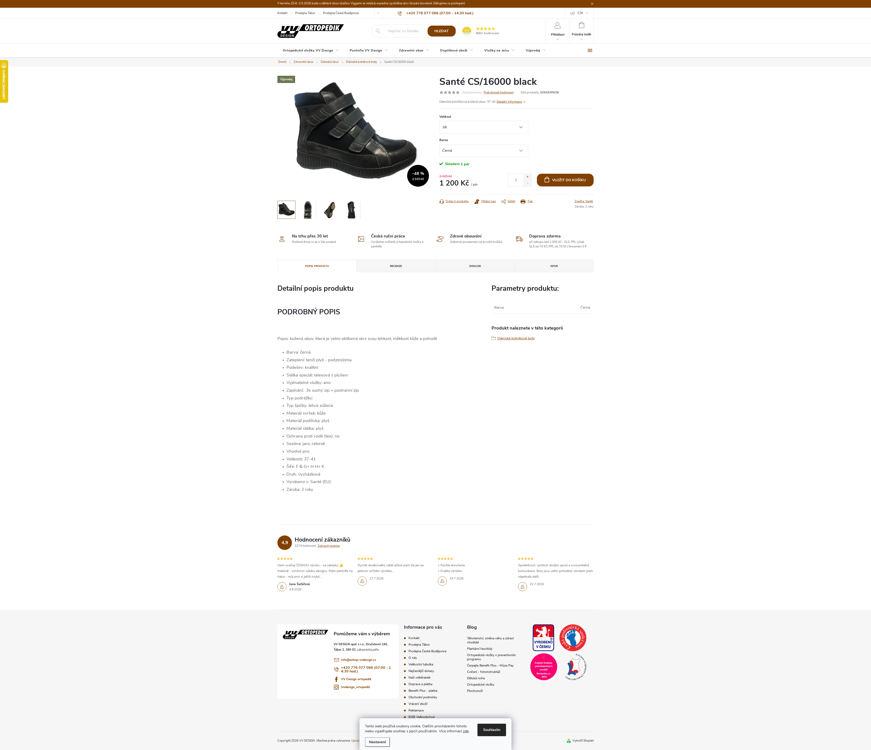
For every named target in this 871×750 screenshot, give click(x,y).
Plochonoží (475, 691)
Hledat (441, 31)
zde (466, 731)
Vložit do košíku (569, 180)
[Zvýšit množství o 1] (527, 177)
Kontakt (282, 13)
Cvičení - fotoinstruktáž (483, 672)
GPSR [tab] (554, 266)
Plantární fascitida (479, 649)
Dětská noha (476, 678)
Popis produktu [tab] (317, 266)
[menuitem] (310, 51)
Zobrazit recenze (329, 546)
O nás (413, 658)
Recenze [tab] (396, 266)
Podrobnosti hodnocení (499, 92)
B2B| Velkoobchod (422, 717)
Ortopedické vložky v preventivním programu (491, 657)
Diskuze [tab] (475, 266)
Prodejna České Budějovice (341, 13)
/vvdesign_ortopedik (355, 687)
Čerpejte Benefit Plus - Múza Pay (490, 665)
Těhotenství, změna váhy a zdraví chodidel (490, 640)
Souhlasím (491, 729)
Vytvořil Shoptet (583, 741)
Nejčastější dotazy (421, 671)
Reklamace (416, 710)
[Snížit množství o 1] (527, 183)
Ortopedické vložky (480, 684)
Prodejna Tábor (305, 13)
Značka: (584, 201)
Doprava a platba (420, 684)
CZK (580, 13)
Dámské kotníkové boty (516, 338)
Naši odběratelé (419, 677)
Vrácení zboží (418, 704)
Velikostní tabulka (421, 664)
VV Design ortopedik (356, 679)
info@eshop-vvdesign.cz (358, 660)
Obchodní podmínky (423, 697)
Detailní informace (509, 102)
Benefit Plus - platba (423, 691)
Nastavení (377, 742)
